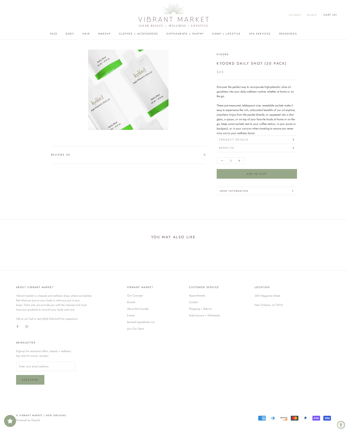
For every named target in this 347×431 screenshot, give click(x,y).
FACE (54, 34)
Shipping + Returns (200, 309)
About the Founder (138, 309)
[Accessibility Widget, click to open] (341, 425)
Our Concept (135, 295)
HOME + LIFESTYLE (226, 34)
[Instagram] (26, 326)
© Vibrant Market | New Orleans (41, 415)
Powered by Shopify (28, 420)
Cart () (330, 15)
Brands (131, 302)
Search (312, 14)
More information (234, 191)
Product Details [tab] (233, 140)
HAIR (86, 34)
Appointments (197, 295)
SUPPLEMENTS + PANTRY (185, 34)
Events (131, 315)
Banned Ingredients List (140, 322)
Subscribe (30, 380)
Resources (288, 34)
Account (295, 14)
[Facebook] (17, 326)
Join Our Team (135, 329)
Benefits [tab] (226, 148)
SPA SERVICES (260, 34)
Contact (193, 302)
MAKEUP (104, 34)
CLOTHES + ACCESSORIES (138, 34)
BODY (70, 34)
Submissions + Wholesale (204, 315)
